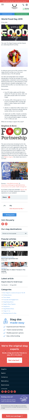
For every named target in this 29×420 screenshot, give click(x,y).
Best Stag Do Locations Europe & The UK (14, 292)
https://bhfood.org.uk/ (13, 183)
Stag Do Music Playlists (9, 304)
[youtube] (8, 391)
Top (26, 405)
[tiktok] (15, 391)
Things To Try (6, 311)
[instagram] (6, 224)
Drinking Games (7, 295)
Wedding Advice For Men (7, 257)
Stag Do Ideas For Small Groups (11, 282)
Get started (13, 360)
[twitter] (5, 391)
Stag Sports (4, 268)
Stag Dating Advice (8, 302)
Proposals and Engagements (10, 299)
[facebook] (2, 391)
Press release (6, 297)
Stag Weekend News (8, 308)
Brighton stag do (8, 157)
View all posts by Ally (16, 208)
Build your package (13, 416)
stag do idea (23, 189)
